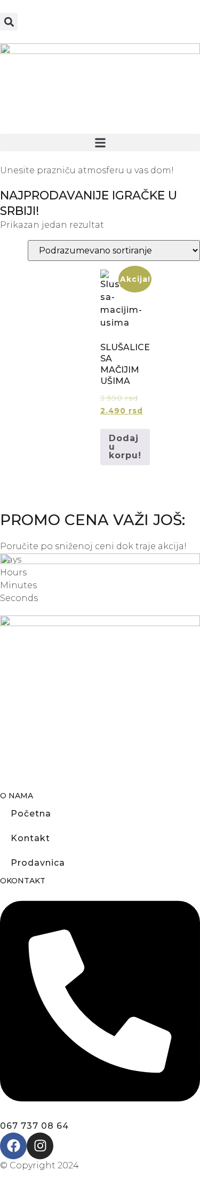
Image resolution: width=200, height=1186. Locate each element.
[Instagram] (40, 1146)
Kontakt (30, 838)
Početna (31, 813)
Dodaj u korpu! (125, 446)
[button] (9, 21)
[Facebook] (13, 1146)
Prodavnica (38, 863)
